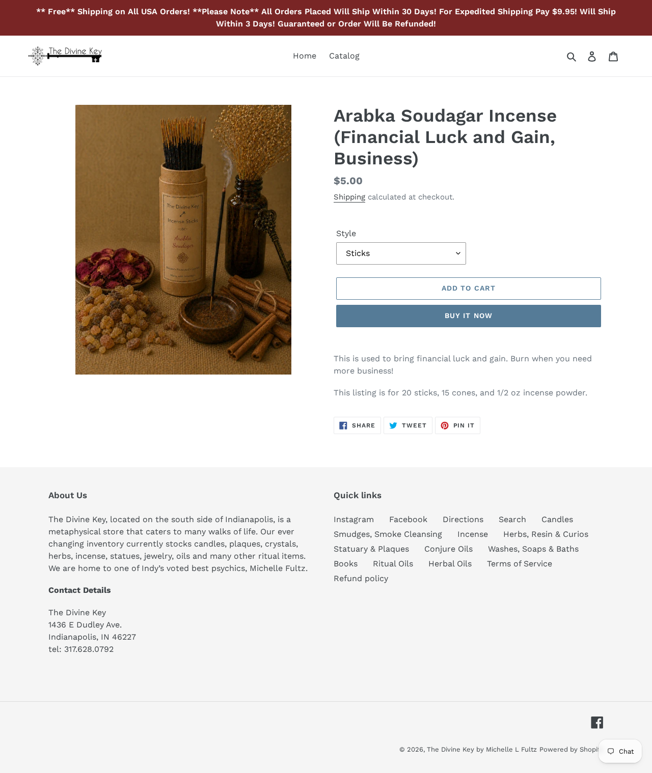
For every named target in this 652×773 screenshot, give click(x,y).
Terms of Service (519, 563)
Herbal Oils (450, 563)
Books (346, 563)
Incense (472, 534)
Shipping (349, 197)
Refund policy (361, 578)
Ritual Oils (393, 563)
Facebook (408, 519)
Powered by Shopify (571, 749)
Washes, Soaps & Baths (533, 549)
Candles (557, 519)
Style (346, 233)
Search (512, 519)
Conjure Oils (448, 549)
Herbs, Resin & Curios (545, 534)
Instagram (354, 519)
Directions (463, 519)
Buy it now (469, 315)
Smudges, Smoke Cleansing (388, 534)
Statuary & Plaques (371, 549)
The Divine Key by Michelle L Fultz (482, 749)
